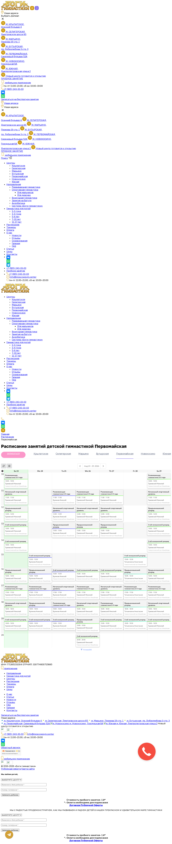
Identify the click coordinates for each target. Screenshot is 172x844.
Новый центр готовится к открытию (25, 76)
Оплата (10, 230)
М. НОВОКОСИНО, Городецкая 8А (13, 62)
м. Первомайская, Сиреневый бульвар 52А (26, 723)
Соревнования (19, 240)
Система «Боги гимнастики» (27, 206)
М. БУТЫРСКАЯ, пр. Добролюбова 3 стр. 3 (14, 47)
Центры (10, 163)
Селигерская (18, 168)
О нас (9, 232)
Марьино (17, 171)
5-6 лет (15, 216)
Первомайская (20, 176)
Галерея (16, 243)
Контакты (11, 254)
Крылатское (18, 165)
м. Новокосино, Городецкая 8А (86, 723)
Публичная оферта (11, 769)
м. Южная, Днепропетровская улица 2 (136, 723)
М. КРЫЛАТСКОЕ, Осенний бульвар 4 (12, 25)
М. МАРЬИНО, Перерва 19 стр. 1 (11, 40)
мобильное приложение (16, 758)
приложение (10, 668)
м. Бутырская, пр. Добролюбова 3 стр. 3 (148, 720)
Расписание (12, 224)
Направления (13, 184)
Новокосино (19, 179)
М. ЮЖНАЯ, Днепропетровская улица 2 (16, 70)
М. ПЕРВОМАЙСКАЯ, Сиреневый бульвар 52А (14, 55)
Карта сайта (28, 769)
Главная (5, 434)
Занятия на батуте (21, 200)
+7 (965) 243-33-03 (14, 89)
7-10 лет (16, 219)
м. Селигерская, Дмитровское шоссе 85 (66, 720)
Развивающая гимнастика (26, 187)
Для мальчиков (25, 192)
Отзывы (16, 238)
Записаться (13, 453)
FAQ (14, 246)
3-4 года (16, 214)
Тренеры (11, 227)
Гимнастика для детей (18, 208)
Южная (15, 181)
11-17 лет (17, 222)
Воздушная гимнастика (24, 197)
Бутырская (18, 173)
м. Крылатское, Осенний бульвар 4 (22, 720)
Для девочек (24, 195)
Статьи (10, 248)
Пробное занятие (15, 270)
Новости (16, 235)
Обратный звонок (10, 747)
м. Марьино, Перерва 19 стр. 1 (107, 720)
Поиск (4, 158)
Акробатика (18, 203)
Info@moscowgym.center (23, 277)
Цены (9, 251)
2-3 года (16, 211)
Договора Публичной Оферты (86, 805)
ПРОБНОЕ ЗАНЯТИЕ (12, 78)
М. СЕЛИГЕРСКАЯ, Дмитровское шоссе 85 (13, 33)
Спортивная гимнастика (25, 189)
